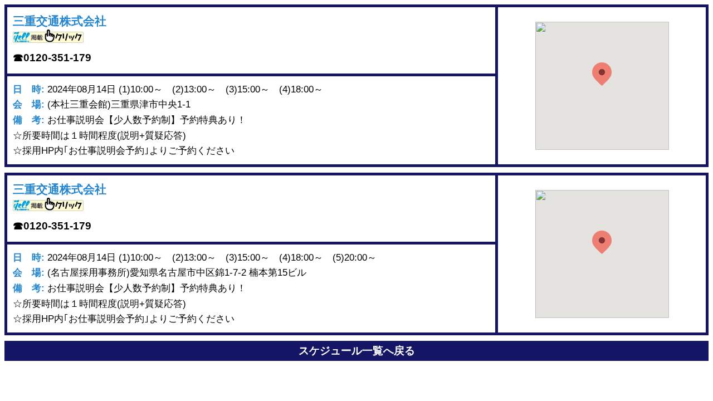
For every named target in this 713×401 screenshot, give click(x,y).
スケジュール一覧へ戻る (357, 350)
